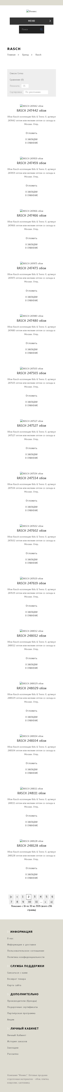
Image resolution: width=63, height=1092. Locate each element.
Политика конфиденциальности (26, 957)
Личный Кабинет (16, 1035)
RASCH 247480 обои (31, 321)
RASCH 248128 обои (31, 846)
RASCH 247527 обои (31, 426)
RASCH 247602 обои (31, 531)
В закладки (31, 139)
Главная (11, 54)
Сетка (20, 73)
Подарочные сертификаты (22, 1007)
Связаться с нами (17, 972)
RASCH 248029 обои (32, 688)
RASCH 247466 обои (31, 215)
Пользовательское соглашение (25, 950)
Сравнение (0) (17, 79)
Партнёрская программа (21, 1013)
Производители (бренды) (22, 1001)
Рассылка (12, 1054)
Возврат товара (16, 979)
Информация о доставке (21, 944)
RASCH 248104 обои (31, 741)
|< (11, 896)
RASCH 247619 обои (31, 583)
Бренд (25, 54)
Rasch (38, 54)
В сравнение (31, 143)
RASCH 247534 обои (31, 478)
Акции (10, 1019)
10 (29, 902)
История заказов (17, 1041)
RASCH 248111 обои (31, 793)
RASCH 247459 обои (31, 163)
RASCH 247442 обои (31, 110)
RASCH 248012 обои (31, 636)
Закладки (12, 1047)
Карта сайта (14, 985)
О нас (10, 938)
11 (36, 902)
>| (51, 902)
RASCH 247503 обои (31, 373)
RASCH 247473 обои (31, 268)
